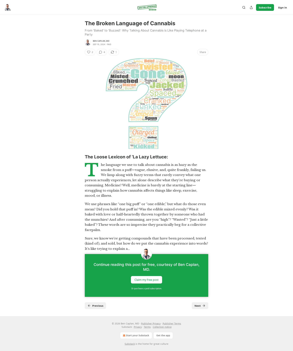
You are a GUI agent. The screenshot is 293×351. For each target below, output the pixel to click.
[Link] (80, 157)
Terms (147, 326)
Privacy (138, 326)
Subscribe (265, 7)
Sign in (282, 7)
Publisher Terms (172, 323)
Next (197, 305)
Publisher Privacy (151, 323)
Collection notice (162, 326)
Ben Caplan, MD (101, 41)
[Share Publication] (251, 7)
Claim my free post (146, 280)
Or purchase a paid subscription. (146, 288)
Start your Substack (137, 335)
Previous (97, 305)
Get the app (163, 335)
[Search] (243, 7)
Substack (130, 343)
